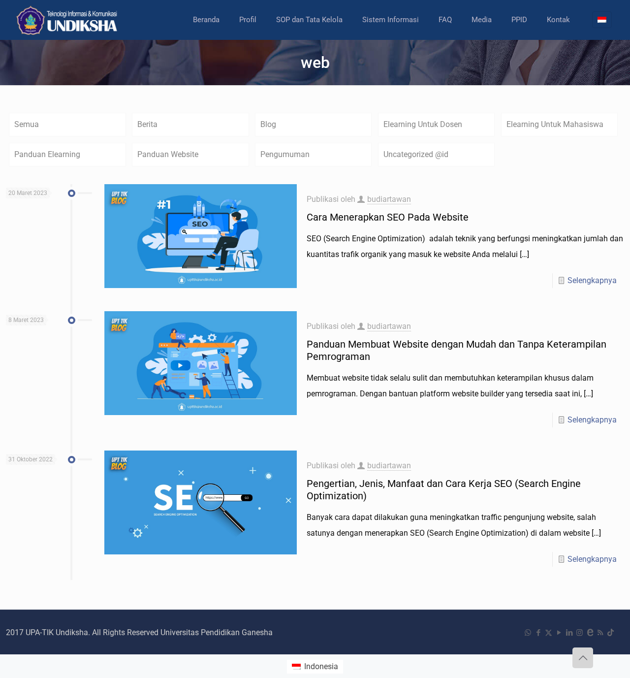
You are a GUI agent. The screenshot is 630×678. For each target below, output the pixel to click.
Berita (147, 124)
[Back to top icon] (582, 657)
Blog (268, 124)
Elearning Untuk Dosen (422, 124)
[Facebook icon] (538, 632)
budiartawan (389, 199)
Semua (26, 124)
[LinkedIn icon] (569, 632)
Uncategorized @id (415, 154)
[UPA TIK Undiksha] (68, 19)
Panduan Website (167, 154)
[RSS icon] (600, 632)
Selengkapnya (592, 280)
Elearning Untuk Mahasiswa (554, 124)
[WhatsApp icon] (528, 632)
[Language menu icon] (602, 19)
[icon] (590, 632)
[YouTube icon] (559, 632)
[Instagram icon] (579, 632)
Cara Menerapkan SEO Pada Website (388, 217)
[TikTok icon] (610, 632)
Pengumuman (285, 154)
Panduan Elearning (47, 154)
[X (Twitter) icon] (548, 632)
